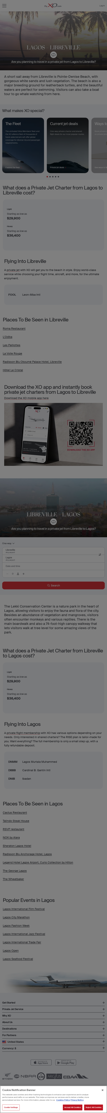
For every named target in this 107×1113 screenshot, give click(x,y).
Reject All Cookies (93, 1107)
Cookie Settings (11, 1107)
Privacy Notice (77, 1100)
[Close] (102, 1090)
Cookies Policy (63, 1100)
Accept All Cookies (72, 1107)
